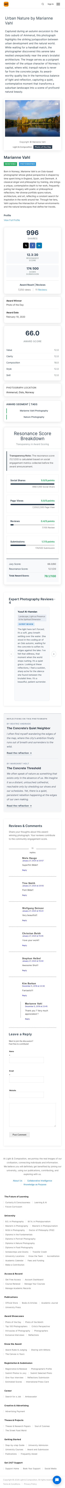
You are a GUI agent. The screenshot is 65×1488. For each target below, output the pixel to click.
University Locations (14, 1256)
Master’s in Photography (16, 1226)
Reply (24, 870)
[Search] (42, 4)
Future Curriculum (13, 1207)
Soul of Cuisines (42, 1426)
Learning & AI (40, 1202)
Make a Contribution (14, 1265)
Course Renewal (12, 1284)
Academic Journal (49, 1303)
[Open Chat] (57, 1480)
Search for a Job (13, 1396)
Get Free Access (13, 1279)
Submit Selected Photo (41, 1373)
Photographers (41, 1331)
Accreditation (53, 1256)
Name (11, 1053)
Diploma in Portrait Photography (20, 1239)
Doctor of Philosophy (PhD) (41, 1230)
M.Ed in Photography (15, 1230)
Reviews (42, 289)
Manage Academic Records (18, 1288)
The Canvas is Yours (14, 1354)
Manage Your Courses (34, 1284)
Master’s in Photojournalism (45, 1226)
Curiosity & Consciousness (17, 1202)
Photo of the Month (34, 1322)
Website (12, 1090)
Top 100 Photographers (16, 1326)
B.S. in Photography (14, 1221)
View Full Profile (12, 220)
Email (11, 1073)
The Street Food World (16, 1430)
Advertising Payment (15, 1411)
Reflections (33, 1335)
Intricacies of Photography (17, 1331)
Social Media (50, 1468)
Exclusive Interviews (14, 1335)
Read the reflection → (19, 753)
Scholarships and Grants (16, 1252)
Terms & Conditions (11, 1484)
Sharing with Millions (40, 1350)
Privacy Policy (30, 1484)
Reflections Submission (38, 1377)
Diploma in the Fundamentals (18, 1234)
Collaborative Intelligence (39, 1180)
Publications (11, 1454)
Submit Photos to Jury (15, 1373)
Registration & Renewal (16, 1369)
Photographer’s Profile (41, 1369)
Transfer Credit (39, 1252)
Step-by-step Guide (14, 1445)
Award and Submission (38, 1449)
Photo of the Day (13, 1322)
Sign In (51, 4)
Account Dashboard (34, 1279)
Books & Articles (29, 1303)
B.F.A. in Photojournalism (39, 1221)
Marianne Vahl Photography (34, 410)
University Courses (14, 1449)
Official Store (11, 1303)
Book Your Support (32, 1468)
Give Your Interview (14, 1377)
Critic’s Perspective (41, 1326)
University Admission (38, 1445)
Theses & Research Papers (18, 1426)
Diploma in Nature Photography (20, 1243)
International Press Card (37, 1382)
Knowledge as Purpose (35, 1184)
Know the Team (36, 1256)
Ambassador (31, 1396)
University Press (13, 1307)
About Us (17, 1180)
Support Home (12, 1468)
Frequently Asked (29, 1454)
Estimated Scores (13, 1382)
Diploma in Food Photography (19, 1247)
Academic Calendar (14, 1260)
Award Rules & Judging (16, 1350)
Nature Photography (34, 417)
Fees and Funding (36, 1260)
